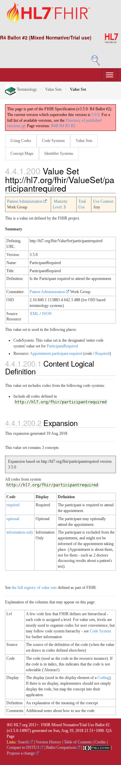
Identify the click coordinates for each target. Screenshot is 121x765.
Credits (100, 742)
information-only (19, 532)
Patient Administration (25, 201)
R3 (67, 125)
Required (102, 353)
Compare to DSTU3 (23, 747)
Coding (103, 677)
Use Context (103, 201)
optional (12, 518)
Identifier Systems (58, 153)
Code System (100, 631)
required (12, 505)
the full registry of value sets (34, 587)
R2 (73, 125)
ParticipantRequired (62, 346)
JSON (47, 313)
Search (24, 742)
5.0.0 (95, 114)
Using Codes (20, 140)
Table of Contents (78, 742)
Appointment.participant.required (56, 353)
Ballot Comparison (61, 747)
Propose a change (21, 753)
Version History (48, 742)
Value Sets (53, 89)
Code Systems (53, 140)
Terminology (26, 89)
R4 (61, 125)
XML (34, 313)
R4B (54, 125)
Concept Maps (22, 153)
